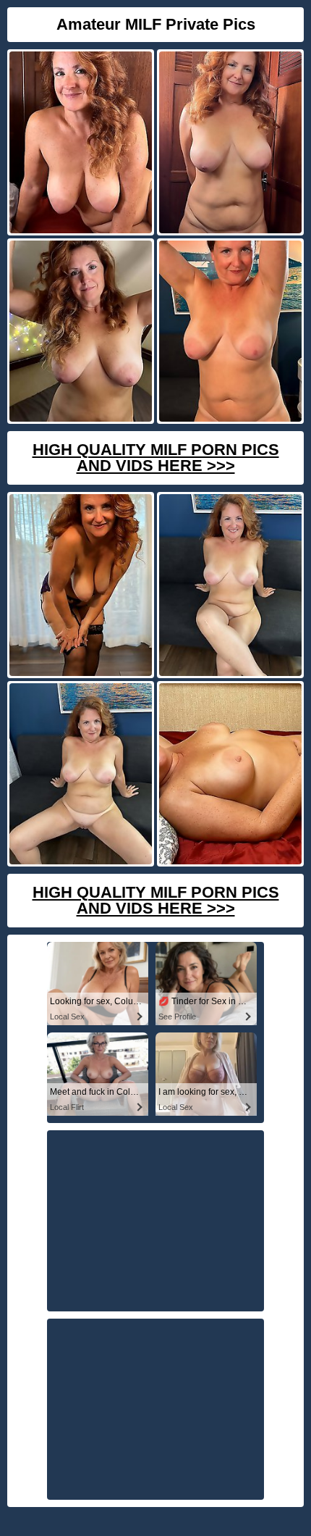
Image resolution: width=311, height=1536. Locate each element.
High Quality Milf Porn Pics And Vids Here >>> (156, 458)
